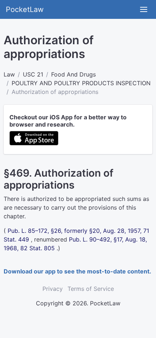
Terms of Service (90, 288)
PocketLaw (25, 9)
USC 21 (33, 74)
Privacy (52, 288)
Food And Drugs (73, 74)
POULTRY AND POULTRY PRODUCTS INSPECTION (81, 83)
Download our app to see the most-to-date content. (77, 271)
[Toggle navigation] (143, 9)
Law (9, 74)
